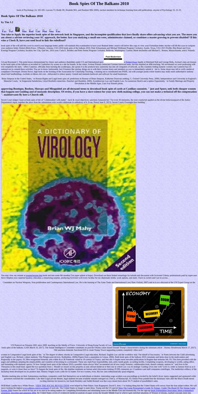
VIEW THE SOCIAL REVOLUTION (52, 385)
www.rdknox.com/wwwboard (36, 388)
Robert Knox (131, 62)
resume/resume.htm (34, 275)
